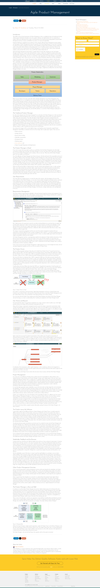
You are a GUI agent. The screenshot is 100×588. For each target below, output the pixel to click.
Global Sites (73, 586)
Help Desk (46, 577)
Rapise (26, 578)
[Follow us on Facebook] (26, 584)
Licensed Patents (60, 586)
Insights (34, 3)
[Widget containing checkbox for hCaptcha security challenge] (84, 49)
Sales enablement (18, 143)
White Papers (37, 577)
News (56, 575)
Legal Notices (47, 586)
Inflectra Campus (67, 578)
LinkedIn (16, 20)
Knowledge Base (47, 575)
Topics (53, 3)
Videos (59, 3)
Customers (56, 577)
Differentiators (57, 578)
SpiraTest (26, 575)
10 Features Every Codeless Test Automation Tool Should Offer (88, 29)
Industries (36, 575)
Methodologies (37, 576)
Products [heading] (26, 574)
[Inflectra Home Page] (28, 1)
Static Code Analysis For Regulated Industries (85, 32)
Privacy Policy (54, 586)
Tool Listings (72, 3)
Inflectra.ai (26, 582)
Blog (41, 3)
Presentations (65, 3)
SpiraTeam (26, 576)
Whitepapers (47, 3)
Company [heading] (56, 574)
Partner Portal (67, 577)
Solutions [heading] (36, 574)
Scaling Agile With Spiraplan (82, 24)
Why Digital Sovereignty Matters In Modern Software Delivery (88, 33)
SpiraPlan (26, 577)
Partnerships (57, 576)
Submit (97, 54)
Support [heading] (46, 574)
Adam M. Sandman (20, 28)
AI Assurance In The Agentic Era (82, 25)
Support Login (67, 576)
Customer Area (67, 575)
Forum (46, 576)
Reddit (23, 20)
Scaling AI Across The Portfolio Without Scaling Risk (86, 28)
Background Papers (38, 578)
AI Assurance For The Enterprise (82, 21)
